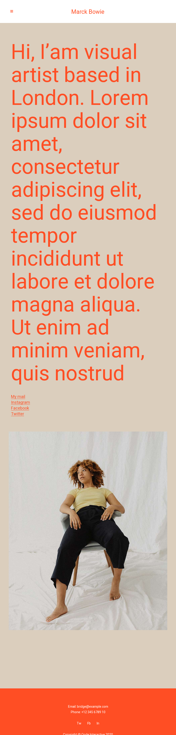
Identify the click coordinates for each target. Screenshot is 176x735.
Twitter (17, 414)
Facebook (20, 408)
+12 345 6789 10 (93, 712)
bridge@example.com (92, 706)
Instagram (20, 402)
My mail (18, 397)
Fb (89, 723)
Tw (79, 723)
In (98, 723)
